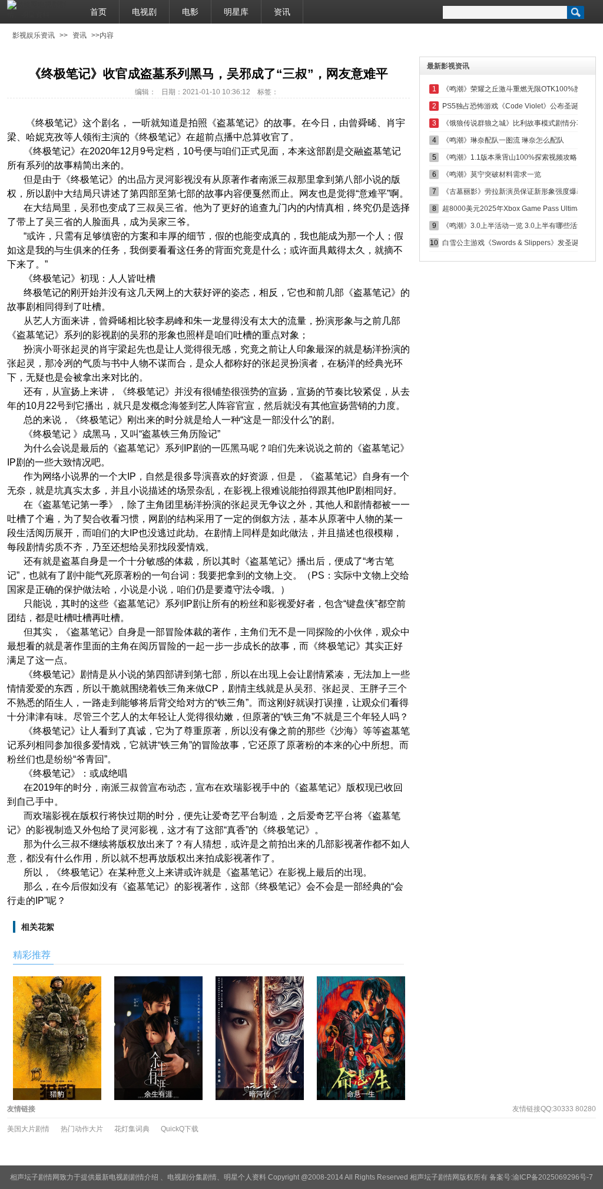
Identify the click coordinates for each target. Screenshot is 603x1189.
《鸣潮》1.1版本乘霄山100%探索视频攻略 (509, 157)
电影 (190, 11)
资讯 (282, 11)
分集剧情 (202, 1177)
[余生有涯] (158, 1037)
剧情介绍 (144, 1177)
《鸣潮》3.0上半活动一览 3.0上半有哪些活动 (513, 226)
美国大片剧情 (28, 1129)
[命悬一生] (361, 1037)
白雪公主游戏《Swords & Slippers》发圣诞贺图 (517, 243)
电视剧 (144, 11)
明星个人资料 (245, 1177)
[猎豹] (57, 1037)
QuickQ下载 (179, 1129)
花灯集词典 (132, 1129)
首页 (98, 11)
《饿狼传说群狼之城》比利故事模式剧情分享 (513, 123)
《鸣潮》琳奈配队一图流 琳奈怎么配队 (503, 140)
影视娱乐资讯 (33, 35)
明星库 (236, 11)
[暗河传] (260, 1037)
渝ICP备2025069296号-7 (552, 1177)
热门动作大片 (82, 1129)
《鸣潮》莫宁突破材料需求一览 (491, 174)
